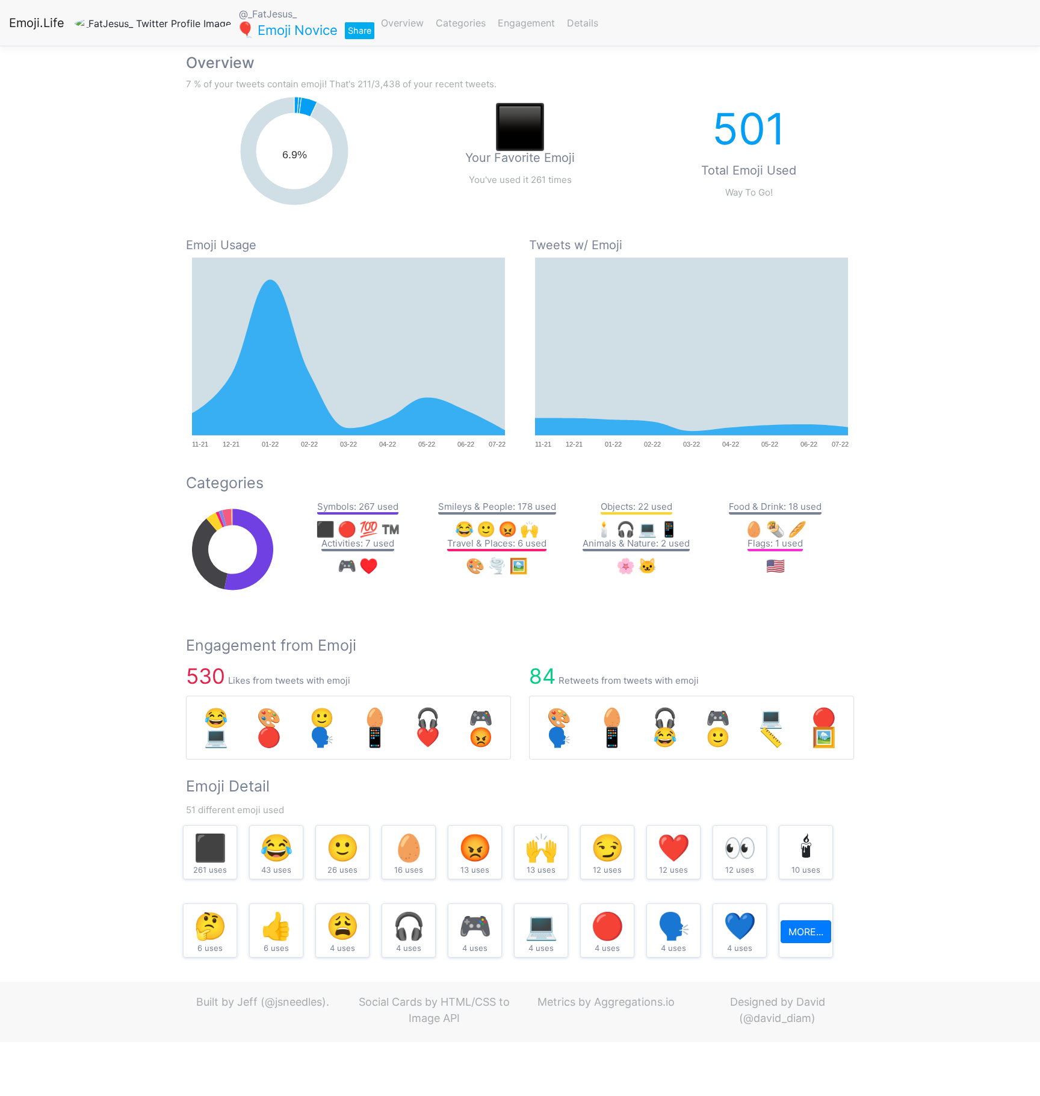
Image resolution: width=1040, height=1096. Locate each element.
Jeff (247, 1001)
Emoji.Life (36, 23)
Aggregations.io (634, 1001)
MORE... (805, 932)
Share (359, 30)
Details (582, 23)
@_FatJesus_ (268, 14)
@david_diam (777, 1018)
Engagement (526, 23)
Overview (402, 23)
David (810, 1001)
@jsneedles (293, 1001)
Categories (461, 23)
